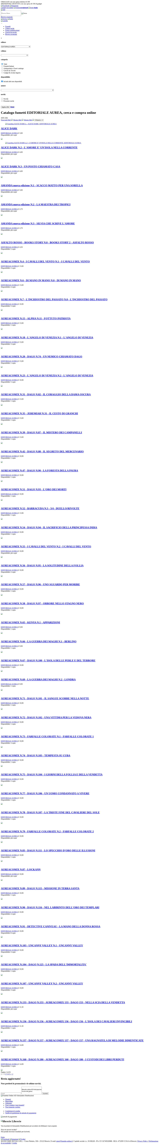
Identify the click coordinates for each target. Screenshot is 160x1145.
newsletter (9, 8)
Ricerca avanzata (7, 17)
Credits (14, 1143)
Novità (5, 99)
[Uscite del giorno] (32, 1091)
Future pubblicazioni (12, 30)
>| (12, 1074)
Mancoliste (9, 1101)
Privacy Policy (142, 1141)
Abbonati (8, 1103)
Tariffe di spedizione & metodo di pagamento (20, 1113)
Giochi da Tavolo (9, 71)
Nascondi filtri (6, 120)
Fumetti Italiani (8, 66)
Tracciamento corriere (12, 1107)
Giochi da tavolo (11, 32)
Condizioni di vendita (12, 1111)
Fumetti (7, 26)
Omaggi (8, 1099)
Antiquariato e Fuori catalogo (13, 68)
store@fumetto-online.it (64, 1141)
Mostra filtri (17, 120)
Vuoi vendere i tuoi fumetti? (14, 1105)
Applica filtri (5, 107)
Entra (3, 1137)
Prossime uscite (8, 101)
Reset (12, 107)
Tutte (5, 64)
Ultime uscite (9, 28)
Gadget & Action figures (11, 73)
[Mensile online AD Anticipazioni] (32, 1090)
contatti (3, 8)
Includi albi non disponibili (12, 81)
